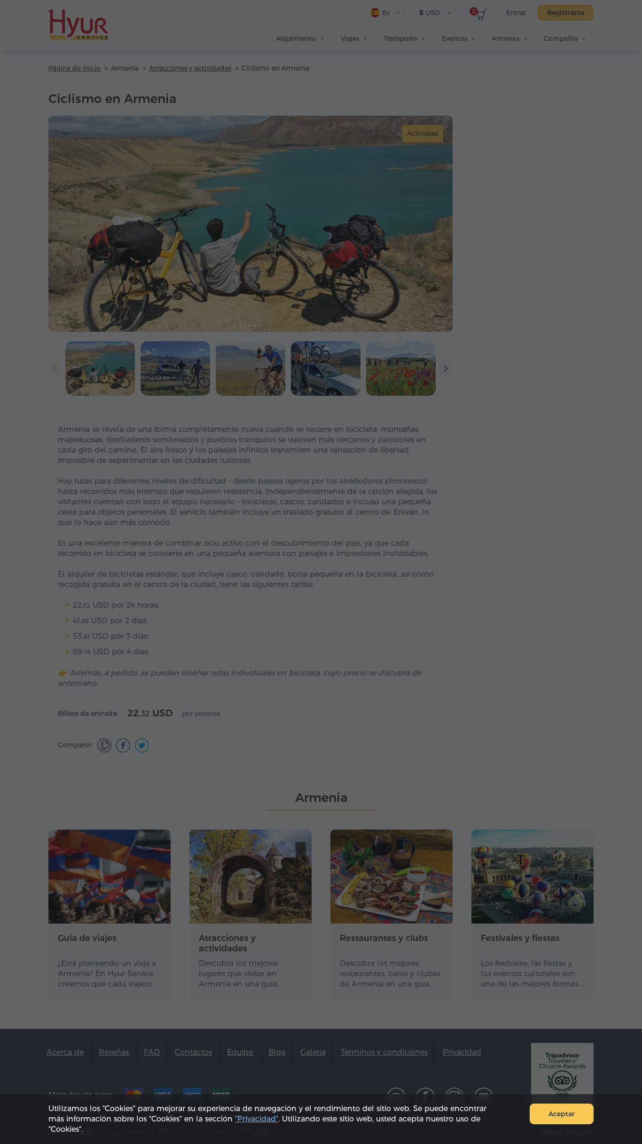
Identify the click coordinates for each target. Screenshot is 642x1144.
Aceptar (561, 1114)
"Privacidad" (256, 1118)
